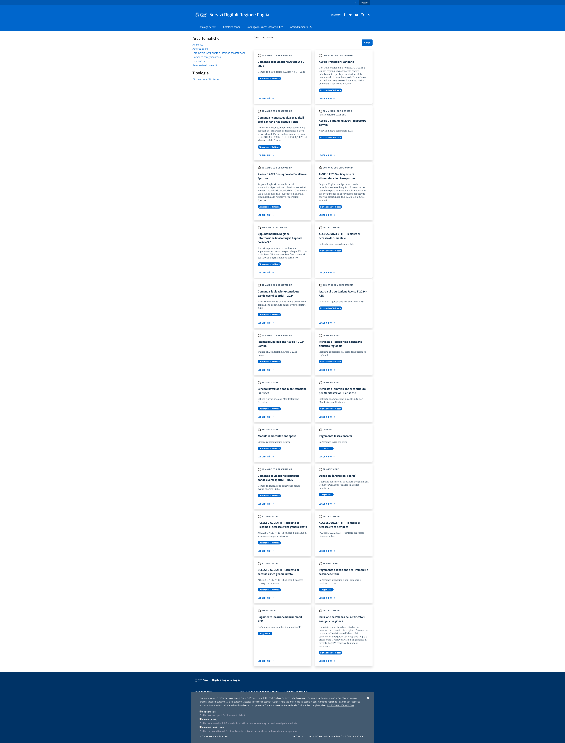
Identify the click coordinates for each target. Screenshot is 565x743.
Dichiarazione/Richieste (205, 79)
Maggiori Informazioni (340, 705)
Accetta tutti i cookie (308, 736)
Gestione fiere (200, 61)
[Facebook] (343, 14)
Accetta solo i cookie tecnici (344, 736)
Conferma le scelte (214, 736)
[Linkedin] (367, 14)
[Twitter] (349, 14)
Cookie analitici (209, 719)
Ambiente (197, 45)
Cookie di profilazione (213, 727)
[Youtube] (355, 14)
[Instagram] (361, 14)
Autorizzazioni (200, 49)
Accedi (364, 2)
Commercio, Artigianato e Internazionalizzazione (218, 53)
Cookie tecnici (209, 711)
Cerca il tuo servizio (263, 37)
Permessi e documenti (204, 65)
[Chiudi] (368, 697)
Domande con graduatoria (206, 57)
